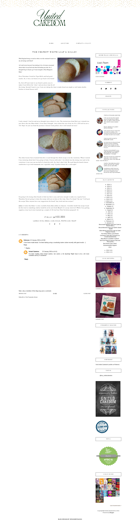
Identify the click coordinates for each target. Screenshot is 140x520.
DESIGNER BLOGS (76, 519)
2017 (108, 194)
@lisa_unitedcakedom (106, 375)
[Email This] (56, 217)
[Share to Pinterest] (64, 217)
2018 (108, 192)
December (109, 202)
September (109, 208)
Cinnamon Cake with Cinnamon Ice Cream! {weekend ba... (110, 236)
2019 (108, 190)
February (108, 221)
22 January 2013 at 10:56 (37, 240)
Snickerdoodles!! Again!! (110, 245)
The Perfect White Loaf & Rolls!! (110, 233)
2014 (107, 199)
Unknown (27, 240)
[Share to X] (60, 217)
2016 (108, 195)
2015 (107, 197)
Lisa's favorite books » (115, 505)
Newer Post (22, 293)
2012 (107, 250)
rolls (57, 221)
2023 (108, 186)
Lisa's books (108, 474)
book (42, 221)
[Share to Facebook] (62, 217)
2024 (108, 184)
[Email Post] (53, 217)
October (109, 206)
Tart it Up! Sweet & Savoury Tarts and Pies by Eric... (110, 241)
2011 (107, 252)
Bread (60, 208)
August (109, 210)
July (109, 212)
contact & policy (83, 43)
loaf (52, 221)
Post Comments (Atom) (32, 297)
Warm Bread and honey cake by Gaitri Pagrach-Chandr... (110, 231)
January (109, 223)
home (51, 43)
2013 (107, 201)
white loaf (65, 221)
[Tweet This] (54, 224)
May (109, 215)
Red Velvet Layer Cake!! (110, 243)
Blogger (112, 512)
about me (65, 43)
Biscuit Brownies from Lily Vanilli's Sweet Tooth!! (110, 228)
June (108, 213)
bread (47, 221)
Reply (25, 245)
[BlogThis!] (58, 217)
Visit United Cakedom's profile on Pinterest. (108, 364)
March (109, 219)
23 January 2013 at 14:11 (49, 251)
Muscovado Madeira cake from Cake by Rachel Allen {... (110, 225)
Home (55, 293)
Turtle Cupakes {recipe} (112, 115)
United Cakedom (34, 251)
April (109, 217)
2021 (108, 188)
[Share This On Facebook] (49, 224)
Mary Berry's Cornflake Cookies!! (110, 238)
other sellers (55, 206)
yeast (73, 221)
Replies (28, 248)
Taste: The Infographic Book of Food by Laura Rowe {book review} (111, 164)
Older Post (86, 293)
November (109, 204)
